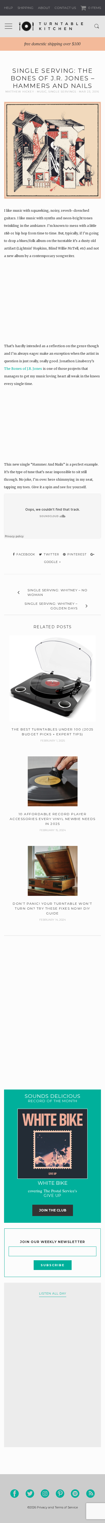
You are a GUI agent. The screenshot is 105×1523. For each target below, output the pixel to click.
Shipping (25, 8)
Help (8, 8)
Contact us (65, 8)
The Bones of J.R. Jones (23, 369)
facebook (25, 554)
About (44, 8)
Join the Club (52, 1210)
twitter (51, 554)
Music (42, 91)
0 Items (94, 8)
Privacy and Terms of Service (57, 1507)
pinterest (76, 554)
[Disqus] (52, 1005)
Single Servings (62, 91)
